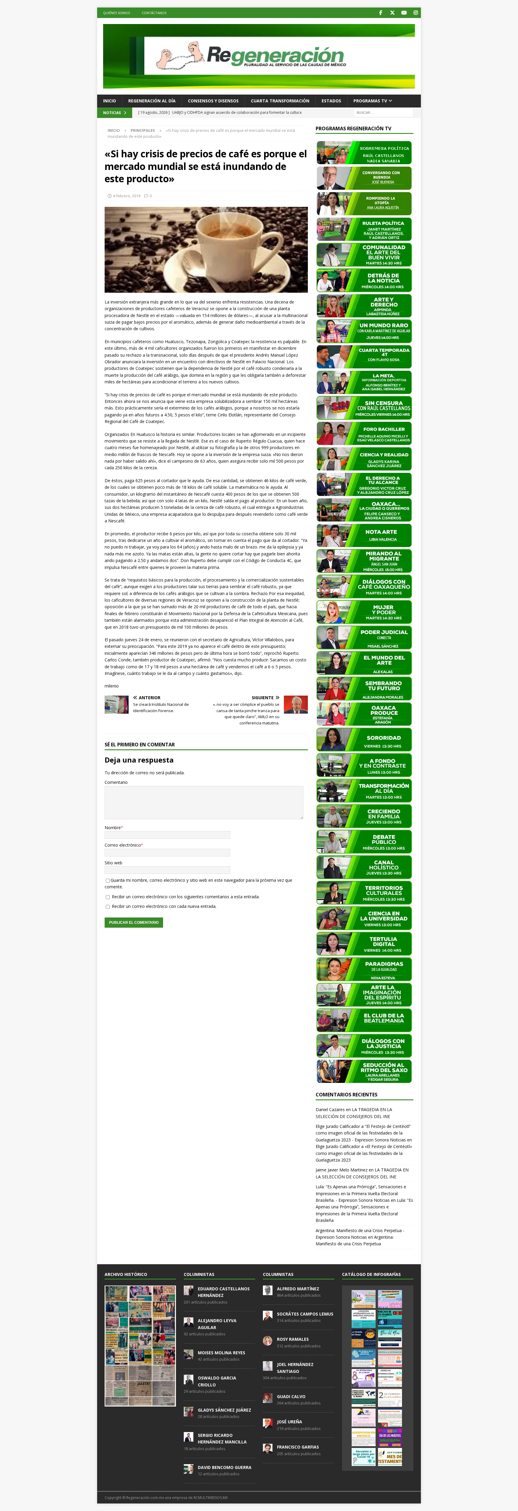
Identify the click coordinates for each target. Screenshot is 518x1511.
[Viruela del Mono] (364, 1338)
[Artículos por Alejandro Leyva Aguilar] (188, 1324)
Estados (331, 101)
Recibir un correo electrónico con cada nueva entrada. (164, 906)
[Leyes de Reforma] (364, 1299)
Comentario (116, 782)
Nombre (113, 827)
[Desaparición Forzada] (390, 1418)
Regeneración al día (152, 101)
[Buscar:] (383, 112)
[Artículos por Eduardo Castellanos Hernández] (188, 1292)
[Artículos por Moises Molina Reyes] (188, 1355)
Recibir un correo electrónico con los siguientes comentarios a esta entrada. (186, 896)
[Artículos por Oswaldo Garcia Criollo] (188, 1381)
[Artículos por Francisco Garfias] (267, 1450)
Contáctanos (154, 13)
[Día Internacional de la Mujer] (364, 1378)
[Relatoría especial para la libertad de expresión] (390, 1299)
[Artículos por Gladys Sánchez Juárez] (188, 1413)
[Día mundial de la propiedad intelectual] (364, 1358)
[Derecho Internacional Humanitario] (390, 1378)
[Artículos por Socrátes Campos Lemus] (267, 1317)
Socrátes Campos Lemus (305, 1314)
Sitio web (113, 863)
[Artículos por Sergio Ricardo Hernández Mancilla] (188, 1438)
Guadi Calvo (291, 1396)
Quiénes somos (116, 13)
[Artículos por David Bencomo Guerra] (188, 1470)
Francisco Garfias (298, 1447)
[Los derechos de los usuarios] (390, 1319)
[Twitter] (392, 13)
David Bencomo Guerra (225, 1467)
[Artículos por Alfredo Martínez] (267, 1292)
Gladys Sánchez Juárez (224, 1410)
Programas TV (370, 101)
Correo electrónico (123, 845)
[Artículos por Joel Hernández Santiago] (267, 1367)
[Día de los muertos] (390, 1437)
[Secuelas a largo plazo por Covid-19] (364, 1457)
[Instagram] (415, 13)
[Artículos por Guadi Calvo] (267, 1399)
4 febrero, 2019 (126, 195)
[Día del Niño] (390, 1338)
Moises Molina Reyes (221, 1352)
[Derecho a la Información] (390, 1358)
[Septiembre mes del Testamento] (390, 1457)
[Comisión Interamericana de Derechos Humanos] (364, 1319)
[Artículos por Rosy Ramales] (267, 1342)
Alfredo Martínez (298, 1289)
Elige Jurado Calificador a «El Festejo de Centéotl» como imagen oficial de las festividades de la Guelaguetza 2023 (364, 1153)
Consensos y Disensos (213, 101)
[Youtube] (404, 13)
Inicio (109, 101)
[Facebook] (380, 13)
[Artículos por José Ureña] (267, 1425)
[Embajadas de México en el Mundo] (364, 1398)
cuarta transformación (280, 101)
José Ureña (289, 1422)
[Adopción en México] (364, 1437)
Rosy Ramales (293, 1339)
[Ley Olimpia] (364, 1418)
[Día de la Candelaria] (390, 1398)
